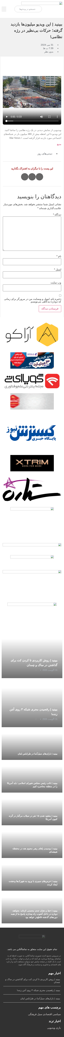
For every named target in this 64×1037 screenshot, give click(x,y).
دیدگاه (57, 214)
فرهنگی (32, 1014)
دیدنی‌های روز (44, 153)
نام (58, 256)
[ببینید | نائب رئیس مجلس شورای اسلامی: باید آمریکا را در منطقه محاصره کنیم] (32, 776)
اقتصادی (47, 1014)
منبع (59, 144)
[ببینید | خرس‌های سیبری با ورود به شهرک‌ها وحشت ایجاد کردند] (32, 874)
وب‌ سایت (56, 282)
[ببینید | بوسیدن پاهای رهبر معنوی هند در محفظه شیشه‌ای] (32, 841)
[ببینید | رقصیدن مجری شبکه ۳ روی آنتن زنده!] (32, 702)
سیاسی (56, 1014)
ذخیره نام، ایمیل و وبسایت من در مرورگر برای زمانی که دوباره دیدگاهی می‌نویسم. (32, 300)
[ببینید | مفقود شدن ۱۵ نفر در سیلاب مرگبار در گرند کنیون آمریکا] (32, 809)
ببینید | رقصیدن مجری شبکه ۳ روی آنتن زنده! (38, 990)
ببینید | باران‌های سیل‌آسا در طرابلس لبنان (37, 753)
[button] (4, 9)
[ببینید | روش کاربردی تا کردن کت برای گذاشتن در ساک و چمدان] (32, 653)
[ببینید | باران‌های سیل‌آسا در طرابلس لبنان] (32, 743)
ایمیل (57, 269)
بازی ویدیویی (54, 1027)
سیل (39, 1014)
